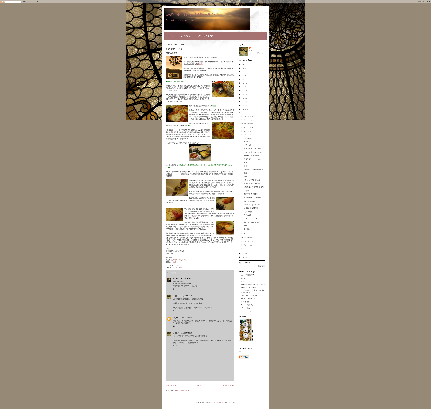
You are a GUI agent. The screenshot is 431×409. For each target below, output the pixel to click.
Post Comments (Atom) (183, 390)
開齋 (245, 177)
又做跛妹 (247, 229)
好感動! (246, 191)
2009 (243, 109)
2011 (243, 102)
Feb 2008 (247, 245)
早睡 (245, 226)
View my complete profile (256, 53)
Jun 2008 (247, 139)
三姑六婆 (247, 215)
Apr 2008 (247, 238)
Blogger (233, 402)
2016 (243, 83)
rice (174, 278)
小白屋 (200, 64)
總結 (245, 163)
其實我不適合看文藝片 (253, 149)
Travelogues (185, 35)
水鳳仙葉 (247, 142)
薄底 (173, 132)
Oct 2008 (247, 124)
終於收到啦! (248, 212)
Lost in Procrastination (191, 14)
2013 (243, 94)
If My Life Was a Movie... (251, 219)
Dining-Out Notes (206, 35)
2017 (243, 79)
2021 (243, 64)
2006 (243, 257)
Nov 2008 (247, 120)
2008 (243, 113)
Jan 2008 (247, 249)
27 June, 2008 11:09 (185, 318)
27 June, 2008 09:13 (183, 278)
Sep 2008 (247, 127)
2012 (243, 98)
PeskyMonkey (219, 402)
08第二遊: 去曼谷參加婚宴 (254, 187)
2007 (243, 253)
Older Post (228, 385)
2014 (243, 90)
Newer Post (171, 385)
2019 (243, 72)
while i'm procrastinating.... (251, 222)
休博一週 (247, 145)
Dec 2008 (247, 116)
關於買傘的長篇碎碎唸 (253, 198)
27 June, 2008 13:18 (184, 333)
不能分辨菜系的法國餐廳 (253, 170)
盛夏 (245, 173)
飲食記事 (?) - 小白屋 (252, 159)
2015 (243, 87)
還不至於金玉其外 (251, 194)
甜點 (195, 216)
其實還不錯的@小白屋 (179, 260)
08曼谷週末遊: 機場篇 (252, 184)
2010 (243, 105)
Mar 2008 (247, 241)
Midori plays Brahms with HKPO (253, 152)
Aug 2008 (247, 131)
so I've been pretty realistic (252, 205)
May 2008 (247, 234)
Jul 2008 (247, 135)
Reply (175, 289)
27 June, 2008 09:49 (184, 296)
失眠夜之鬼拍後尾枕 (252, 156)
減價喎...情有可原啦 (251, 208)
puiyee (175, 318)
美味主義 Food (176, 268)
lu (173, 296)
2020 (243, 68)
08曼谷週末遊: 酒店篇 (252, 180)
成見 (245, 166)
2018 (243, 76)
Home (170, 35)
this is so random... (249, 201)
